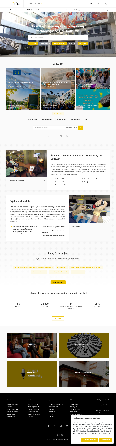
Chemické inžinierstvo (39, 272)
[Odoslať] (80, 128)
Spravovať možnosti (89, 439)
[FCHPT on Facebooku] (54, 136)
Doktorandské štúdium (61, 185)
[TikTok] (48, 136)
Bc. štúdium (33, 43)
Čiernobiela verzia (104, 408)
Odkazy (105, 10)
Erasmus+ (51, 409)
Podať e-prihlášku (58, 282)
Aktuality (18, 10)
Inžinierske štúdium (60, 182)
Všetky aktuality (32, 119)
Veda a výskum (52, 10)
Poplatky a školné (32, 409)
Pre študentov (40, 10)
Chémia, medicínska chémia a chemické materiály (86, 267)
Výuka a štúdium (75, 119)
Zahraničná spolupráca (55, 404)
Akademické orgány (12, 411)
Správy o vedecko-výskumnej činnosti (53, 235)
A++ (107, 404)
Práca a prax (83, 43)
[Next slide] (44, 180)
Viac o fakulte (58, 318)
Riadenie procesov (78, 272)
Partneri (51, 414)
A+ (104, 405)
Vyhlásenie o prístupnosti (102, 410)
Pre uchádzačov (28, 10)
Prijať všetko (105, 439)
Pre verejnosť (73, 407)
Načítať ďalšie (58, 113)
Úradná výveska (11, 416)
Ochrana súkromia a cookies (101, 413)
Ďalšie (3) (77, 10)
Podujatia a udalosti (47, 119)
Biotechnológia (61, 267)
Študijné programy (33, 404)
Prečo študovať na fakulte (90, 179)
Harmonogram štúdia (34, 407)
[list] (58, 119)
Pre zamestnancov (65, 10)
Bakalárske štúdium (60, 179)
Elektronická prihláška (34, 414)
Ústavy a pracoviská (34, 4)
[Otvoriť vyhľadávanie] (106, 3)
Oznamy (86, 119)
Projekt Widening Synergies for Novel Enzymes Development (53, 227)
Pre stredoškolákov (59, 43)
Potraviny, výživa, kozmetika (59, 272)
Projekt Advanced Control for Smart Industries (53, 231)
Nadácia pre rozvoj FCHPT (77, 414)
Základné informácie (12, 404)
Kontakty (9, 407)
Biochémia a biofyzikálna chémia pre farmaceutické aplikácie (34, 267)
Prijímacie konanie (33, 411)
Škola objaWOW (45, 43)
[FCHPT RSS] (67, 136)
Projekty (51, 411)
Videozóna (72, 43)
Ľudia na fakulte (11, 414)
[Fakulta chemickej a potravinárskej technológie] (15, 3)
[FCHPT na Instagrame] (61, 136)
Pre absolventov (74, 411)
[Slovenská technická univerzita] (58, 435)
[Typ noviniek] (71, 128)
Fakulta (9, 10)
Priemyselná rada (53, 407)
